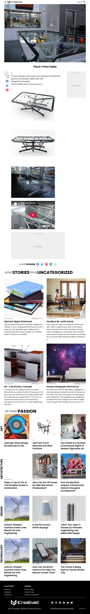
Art (1, 428)
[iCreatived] (24, 603)
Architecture (1, 469)
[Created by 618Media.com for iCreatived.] (82, 608)
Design (1, 511)
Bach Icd (6, 74)
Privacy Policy (29, 589)
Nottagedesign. (36, 84)
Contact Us (8, 595)
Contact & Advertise (32, 595)
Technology (1, 554)
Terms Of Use (29, 592)
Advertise (7, 592)
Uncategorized (6, 72)
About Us (7, 589)
